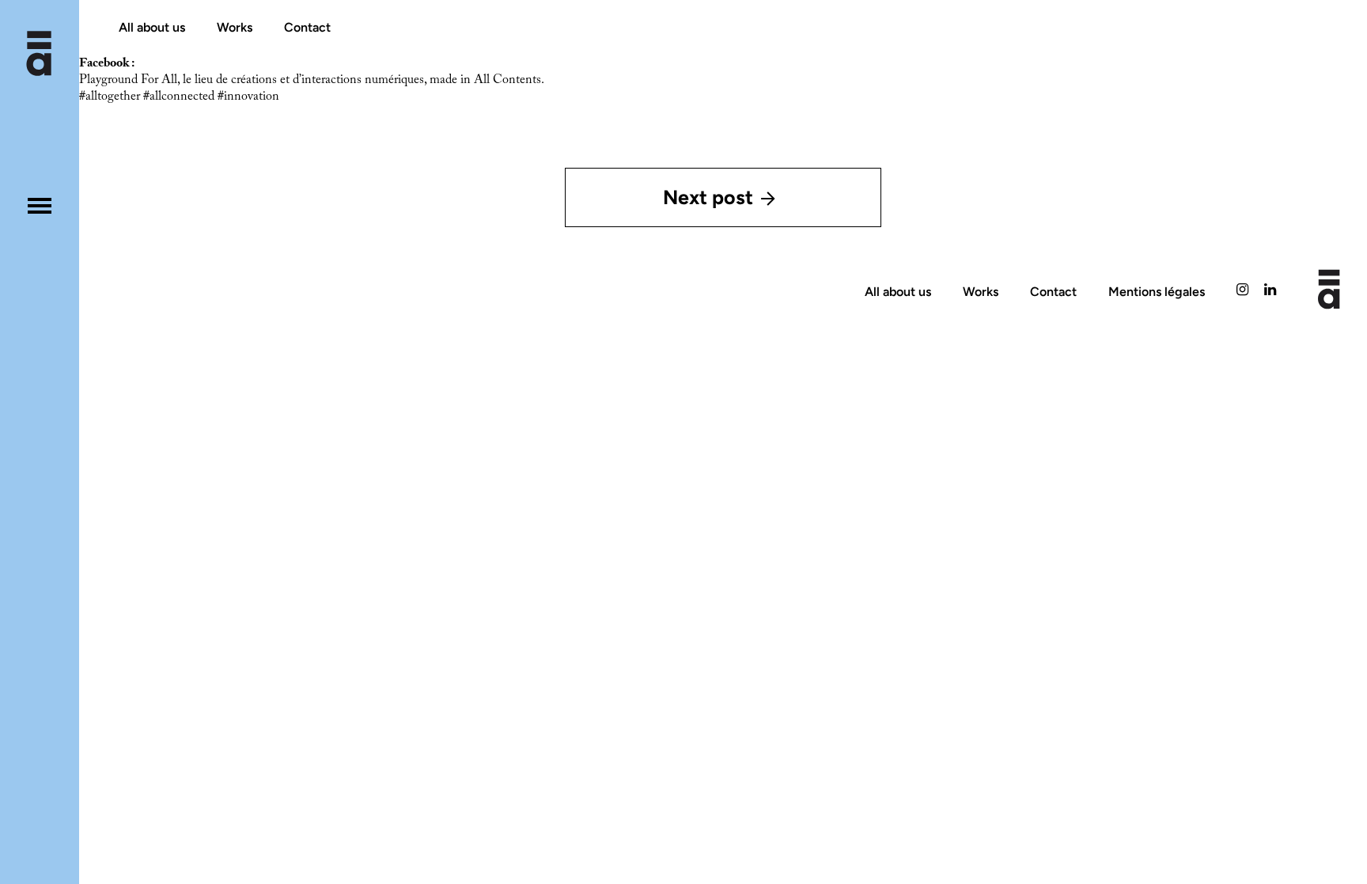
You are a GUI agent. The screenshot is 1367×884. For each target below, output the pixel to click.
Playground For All (128, 80)
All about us (152, 27)
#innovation (248, 96)
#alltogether (109, 96)
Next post (708, 197)
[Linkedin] (1270, 291)
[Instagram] (1242, 291)
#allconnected (178, 96)
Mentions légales (1156, 291)
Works (234, 27)
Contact (307, 27)
